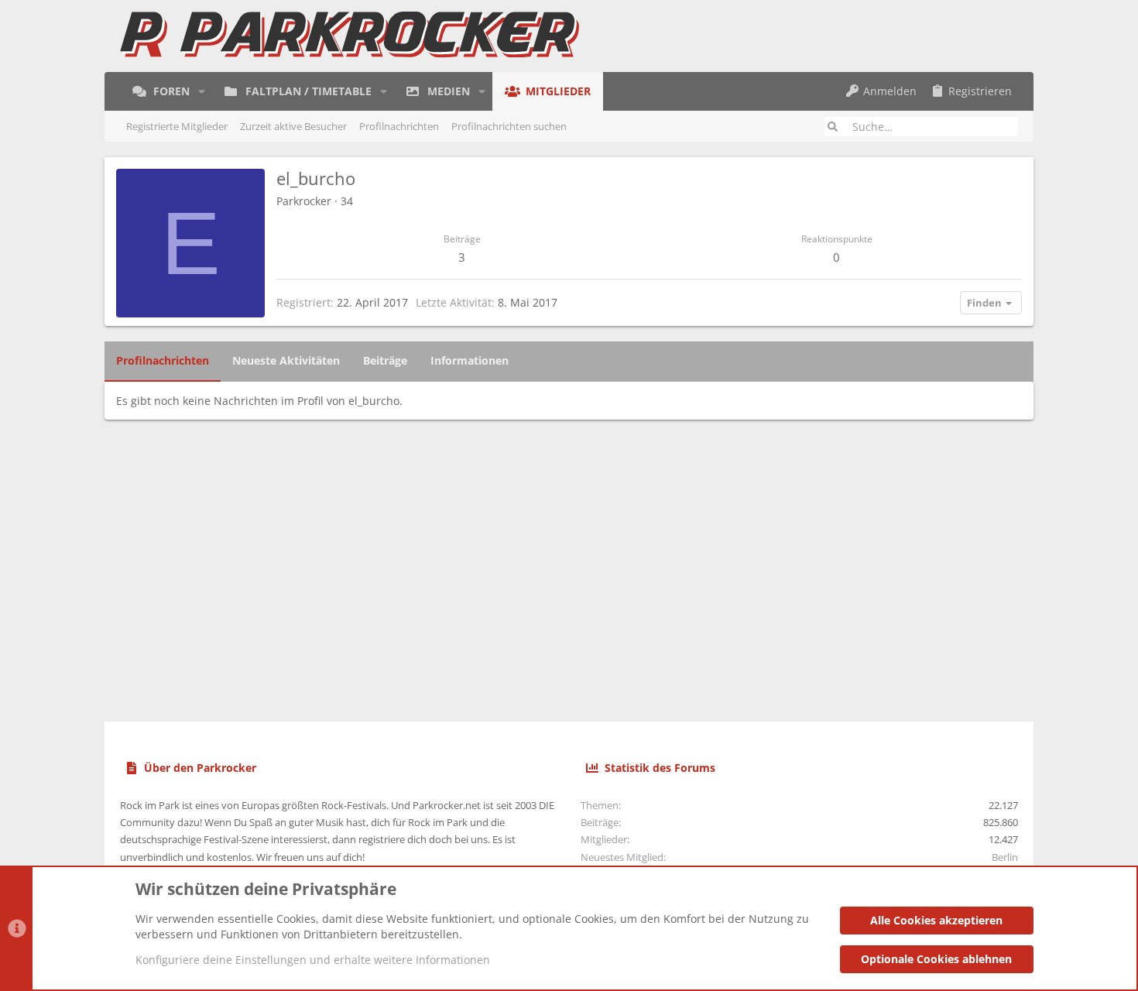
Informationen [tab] (469, 360)
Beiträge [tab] (385, 360)
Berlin (1005, 857)
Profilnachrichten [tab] (162, 360)
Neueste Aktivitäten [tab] (286, 360)
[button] (201, 91)
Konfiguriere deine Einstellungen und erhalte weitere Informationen (312, 959)
